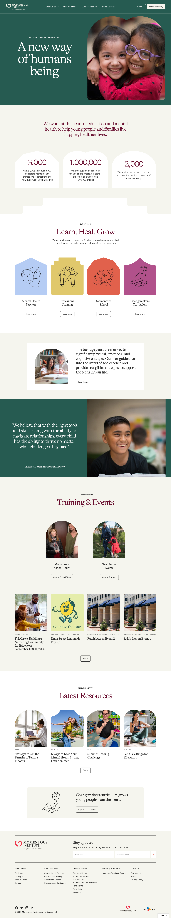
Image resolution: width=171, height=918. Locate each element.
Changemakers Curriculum (54, 883)
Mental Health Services (54, 873)
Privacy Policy (137, 880)
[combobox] (163, 915)
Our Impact (19, 876)
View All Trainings (109, 577)
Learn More (83, 382)
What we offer (69, 7)
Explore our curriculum (87, 809)
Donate (140, 6)
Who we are (51, 7)
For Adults (77, 889)
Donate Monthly (156, 6)
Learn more (31, 314)
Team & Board (21, 880)
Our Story (19, 873)
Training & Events (107, 7)
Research (77, 892)
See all (85, 658)
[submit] (153, 854)
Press (133, 876)
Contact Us (136, 873)
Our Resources (88, 7)
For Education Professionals (85, 882)
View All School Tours (62, 577)
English (161, 916)
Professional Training (53, 876)
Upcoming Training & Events (114, 873)
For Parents (78, 886)
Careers (18, 883)
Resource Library (80, 873)
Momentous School (52, 880)
